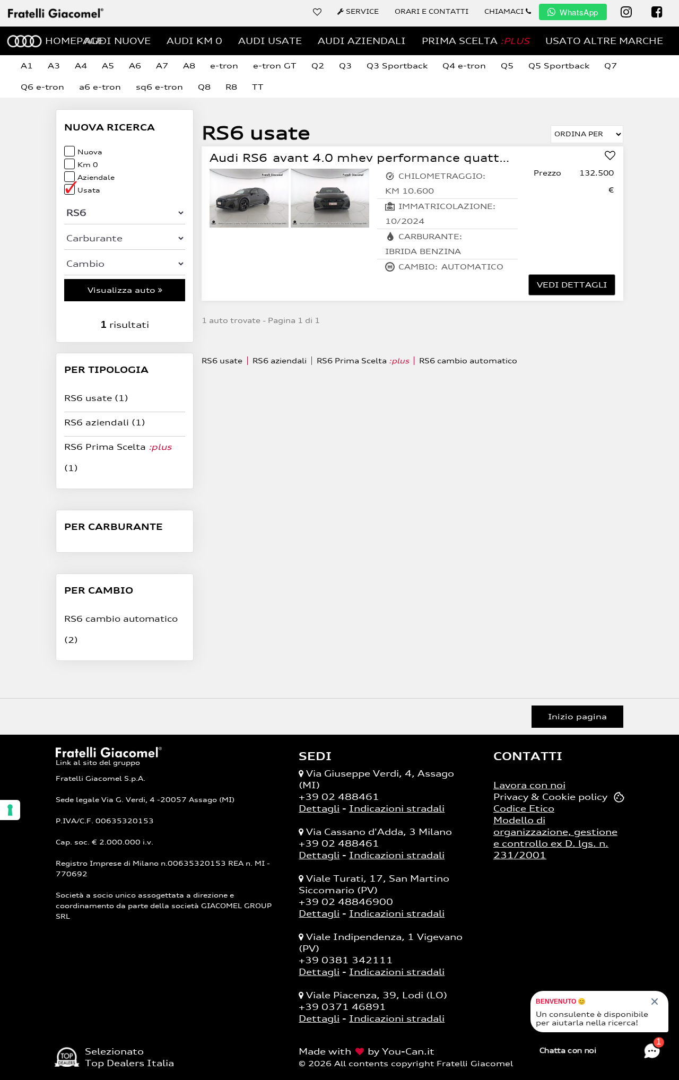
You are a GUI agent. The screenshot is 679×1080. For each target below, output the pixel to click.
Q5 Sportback (558, 65)
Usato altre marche (604, 41)
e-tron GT (275, 65)
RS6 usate (96, 398)
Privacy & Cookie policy (550, 796)
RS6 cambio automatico (468, 360)
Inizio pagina (577, 716)
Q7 (610, 65)
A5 (108, 65)
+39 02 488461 (339, 796)
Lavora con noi (529, 785)
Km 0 (87, 165)
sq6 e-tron (159, 86)
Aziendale (96, 177)
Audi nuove (117, 41)
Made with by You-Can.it (366, 1051)
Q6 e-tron (42, 86)
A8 (189, 65)
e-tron (224, 65)
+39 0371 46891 (342, 1006)
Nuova (89, 152)
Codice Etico (523, 808)
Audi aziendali (362, 41)
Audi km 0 (194, 41)
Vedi (572, 284)
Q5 (507, 65)
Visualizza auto (123, 289)
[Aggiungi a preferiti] (610, 156)
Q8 (204, 86)
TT (258, 86)
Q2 (317, 65)
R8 (231, 86)
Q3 (345, 65)
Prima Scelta (475, 41)
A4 (81, 65)
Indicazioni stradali (397, 808)
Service (361, 11)
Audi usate (270, 41)
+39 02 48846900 (346, 901)
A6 (135, 65)
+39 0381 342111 (346, 960)
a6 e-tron (100, 86)
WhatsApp (579, 12)
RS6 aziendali (104, 422)
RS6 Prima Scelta (363, 360)
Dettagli (319, 808)
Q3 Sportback (397, 65)
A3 (54, 65)
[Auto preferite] (317, 11)
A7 (162, 65)
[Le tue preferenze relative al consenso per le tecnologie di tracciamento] (10, 810)
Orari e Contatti (431, 11)
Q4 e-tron (464, 65)
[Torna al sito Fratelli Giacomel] (109, 751)
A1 (27, 65)
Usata (88, 190)
